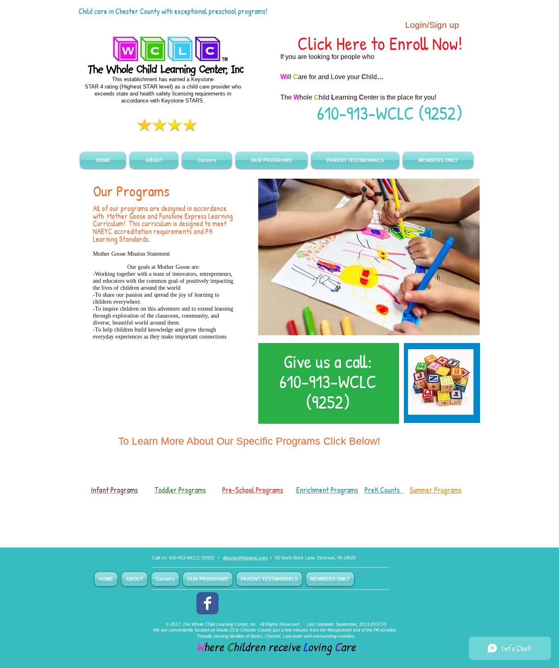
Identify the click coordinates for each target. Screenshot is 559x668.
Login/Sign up (432, 25)
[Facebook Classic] (207, 603)
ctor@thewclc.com (249, 557)
